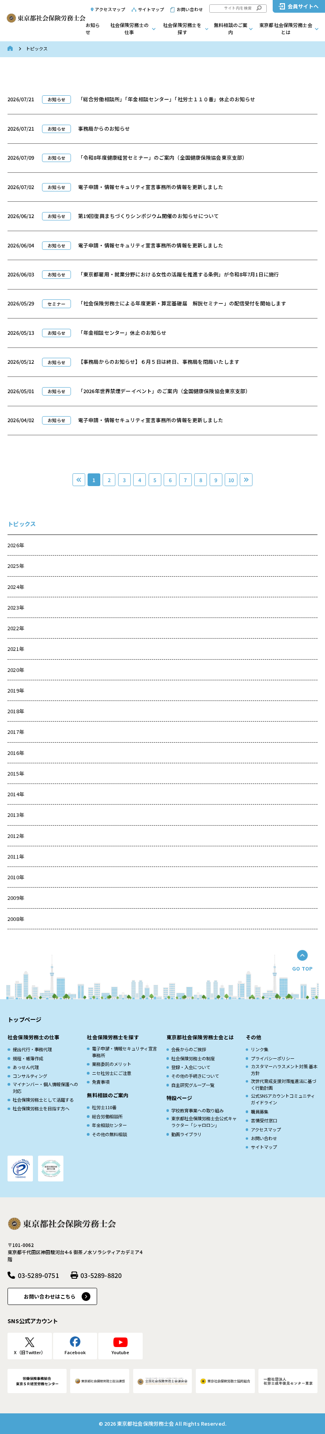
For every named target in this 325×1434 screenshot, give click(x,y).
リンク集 (259, 1049)
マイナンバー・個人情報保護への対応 (45, 1087)
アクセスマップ (110, 9)
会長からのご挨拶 (188, 1049)
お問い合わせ (190, 9)
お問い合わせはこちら (50, 1296)
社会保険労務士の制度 (193, 1058)
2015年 (16, 773)
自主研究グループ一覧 (192, 1085)
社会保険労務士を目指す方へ (41, 1108)
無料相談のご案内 (231, 28)
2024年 (16, 587)
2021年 (16, 648)
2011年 (16, 856)
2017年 (16, 731)
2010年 (16, 877)
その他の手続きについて (195, 1076)
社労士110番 (104, 1107)
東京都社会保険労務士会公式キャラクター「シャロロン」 (204, 1121)
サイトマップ (151, 9)
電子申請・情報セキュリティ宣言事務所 (124, 1051)
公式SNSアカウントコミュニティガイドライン (283, 1099)
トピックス (22, 523)
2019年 (16, 690)
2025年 (16, 565)
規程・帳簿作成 (28, 1058)
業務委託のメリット (111, 1064)
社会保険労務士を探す (182, 28)
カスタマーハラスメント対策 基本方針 (284, 1069)
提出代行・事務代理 (32, 1049)
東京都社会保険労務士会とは (285, 28)
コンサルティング (30, 1076)
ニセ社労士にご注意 (111, 1073)
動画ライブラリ (186, 1134)
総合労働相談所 (107, 1116)
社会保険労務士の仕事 (129, 28)
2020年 (16, 670)
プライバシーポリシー (272, 1058)
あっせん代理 (26, 1067)
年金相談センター (109, 1125)
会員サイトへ (303, 6)
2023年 (16, 607)
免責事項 (100, 1082)
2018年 (16, 711)
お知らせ (93, 28)
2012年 (16, 836)
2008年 (16, 919)
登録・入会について (190, 1067)
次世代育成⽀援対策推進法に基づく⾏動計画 (283, 1084)
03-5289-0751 (38, 1275)
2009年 (16, 897)
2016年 (16, 753)
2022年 (16, 628)
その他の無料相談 (109, 1134)
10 (231, 480)
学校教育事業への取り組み (197, 1110)
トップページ (24, 1019)
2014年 (16, 794)
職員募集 (259, 1111)
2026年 (16, 545)
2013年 (16, 814)
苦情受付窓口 (264, 1120)
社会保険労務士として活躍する (43, 1099)
